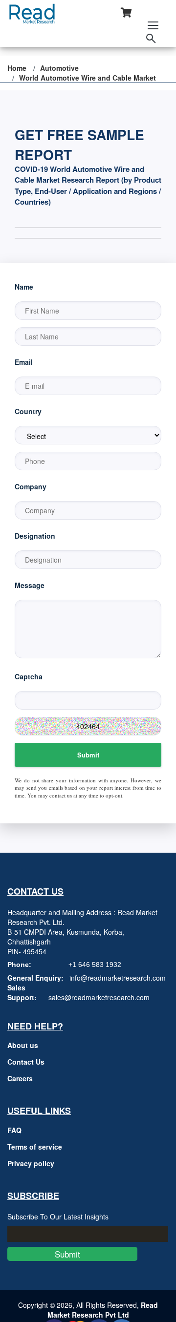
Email (24, 362)
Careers (20, 1078)
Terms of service (34, 1146)
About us (22, 1045)
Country (28, 411)
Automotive (59, 68)
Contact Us (25, 1061)
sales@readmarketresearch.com (99, 997)
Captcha (29, 676)
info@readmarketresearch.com (117, 978)
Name (24, 287)
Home (16, 68)
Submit (88, 754)
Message (29, 585)
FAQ (14, 1130)
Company (30, 486)
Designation (35, 536)
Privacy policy (30, 1163)
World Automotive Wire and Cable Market (87, 78)
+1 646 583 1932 (94, 964)
